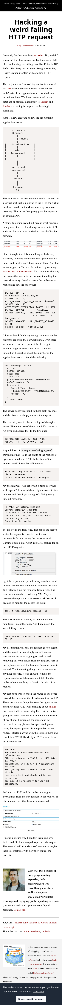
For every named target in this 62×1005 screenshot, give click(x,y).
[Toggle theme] (45, 8)
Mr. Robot (39, 55)
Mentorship (53, 3)
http (40, 922)
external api (8, 927)
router (45, 922)
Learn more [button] (38, 991)
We (9, 88)
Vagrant (44, 101)
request (18, 922)
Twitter (25, 931)
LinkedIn (46, 931)
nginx (25, 922)
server (32, 922)
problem (53, 922)
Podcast (18, 7)
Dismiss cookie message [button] (31, 999)
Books (19, 3)
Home (6, 3)
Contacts (39, 7)
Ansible (6, 106)
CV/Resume (28, 7)
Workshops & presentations (35, 3)
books (35, 968)
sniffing (52, 706)
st (36, 922)
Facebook (35, 931)
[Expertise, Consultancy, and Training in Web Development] (14, 880)
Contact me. (20, 909)
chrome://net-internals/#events (17, 271)
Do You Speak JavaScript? (43, 973)
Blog (12, 3)
